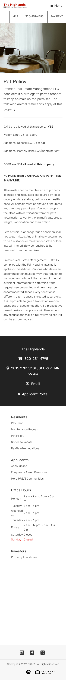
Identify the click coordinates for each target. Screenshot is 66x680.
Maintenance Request (25, 429)
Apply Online (19, 466)
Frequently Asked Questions (29, 472)
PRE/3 (31, 664)
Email (35, 384)
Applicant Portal (35, 394)
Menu (58, 6)
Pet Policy (17, 435)
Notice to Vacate (22, 442)
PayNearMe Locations (25, 448)
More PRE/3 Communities (27, 478)
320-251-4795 (36, 358)
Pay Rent (17, 423)
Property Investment (24, 557)
